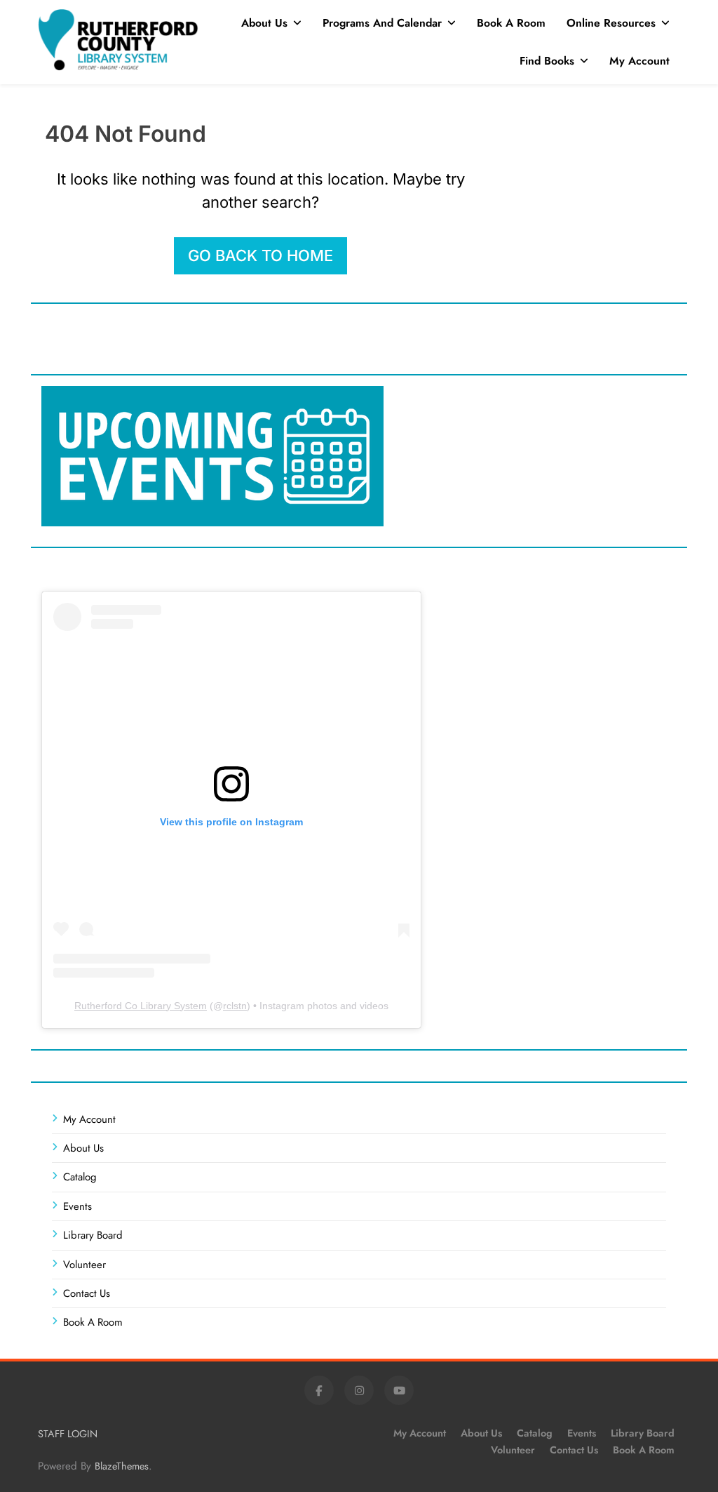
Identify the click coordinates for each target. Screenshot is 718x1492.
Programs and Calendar (382, 23)
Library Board (93, 1235)
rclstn (235, 1005)
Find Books (547, 61)
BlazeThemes (122, 1466)
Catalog (80, 1177)
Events (77, 1206)
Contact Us (86, 1293)
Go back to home (260, 255)
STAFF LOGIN (67, 1434)
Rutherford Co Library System (140, 1005)
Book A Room (511, 23)
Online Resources (611, 23)
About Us (264, 23)
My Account (639, 61)
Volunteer (84, 1264)
